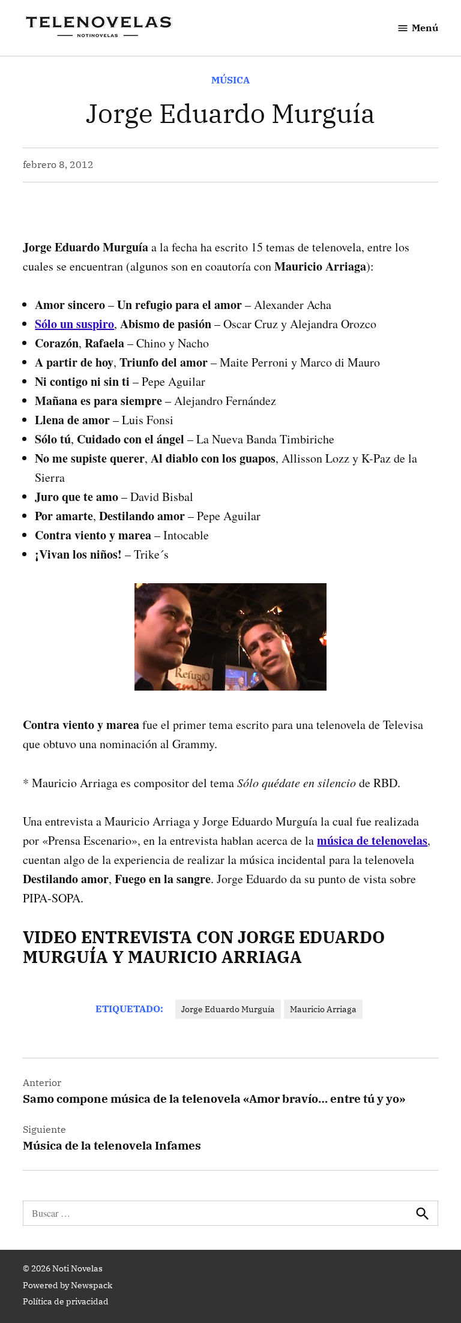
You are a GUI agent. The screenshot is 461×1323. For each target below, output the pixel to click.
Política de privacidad (66, 1301)
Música (230, 80)
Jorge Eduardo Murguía (228, 1009)
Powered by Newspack (67, 1285)
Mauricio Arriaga (323, 1009)
